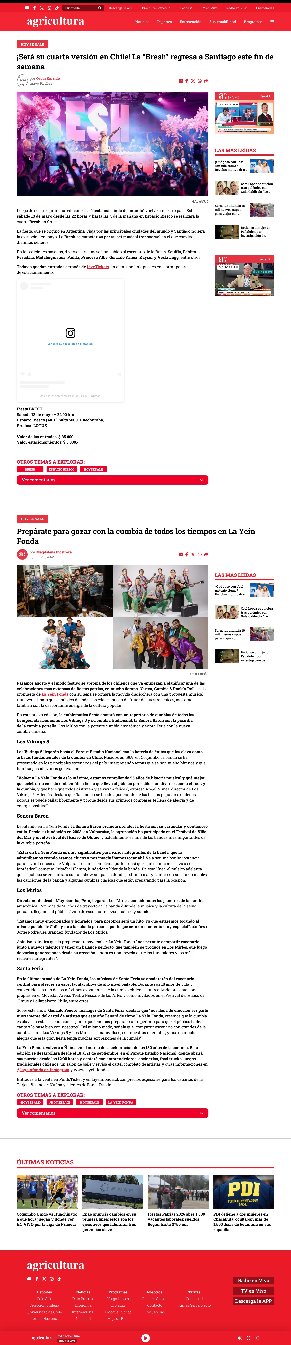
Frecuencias (265, 8)
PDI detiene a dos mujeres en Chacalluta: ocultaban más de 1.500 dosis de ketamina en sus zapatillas (242, 1221)
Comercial (194, 1298)
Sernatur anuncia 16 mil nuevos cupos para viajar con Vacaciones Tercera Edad (230, 210)
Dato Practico (83, 1298)
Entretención (191, 21)
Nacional (83, 1318)
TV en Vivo (209, 8)
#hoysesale (59, 1102)
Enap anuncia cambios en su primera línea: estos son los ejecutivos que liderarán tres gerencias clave (109, 1221)
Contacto (154, 1305)
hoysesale (93, 469)
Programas (253, 21)
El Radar (118, 1305)
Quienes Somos (154, 1298)
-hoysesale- (30, 1102)
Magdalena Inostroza (54, 552)
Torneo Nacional (44, 1318)
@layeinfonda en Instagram (43, 1069)
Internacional (83, 1312)
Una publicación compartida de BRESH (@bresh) (70, 395)
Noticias (142, 21)
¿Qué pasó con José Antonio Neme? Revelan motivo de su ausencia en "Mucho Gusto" (231, 166)
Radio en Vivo (236, 8)
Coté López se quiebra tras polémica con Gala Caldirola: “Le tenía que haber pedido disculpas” (257, 188)
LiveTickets (98, 266)
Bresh (30, 469)
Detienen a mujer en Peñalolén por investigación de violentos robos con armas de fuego (255, 232)
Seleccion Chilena (44, 1305)
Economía (83, 1305)
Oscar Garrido (48, 78)
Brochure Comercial (156, 8)
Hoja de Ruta (118, 1318)
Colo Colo (44, 1298)
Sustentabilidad (222, 21)
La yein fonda (120, 1102)
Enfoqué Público (118, 1312)
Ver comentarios (38, 480)
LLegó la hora (118, 1298)
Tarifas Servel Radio (194, 1305)
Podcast (186, 8)
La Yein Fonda (55, 694)
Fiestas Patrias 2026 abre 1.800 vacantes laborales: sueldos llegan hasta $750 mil (176, 1219)
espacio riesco (61, 469)
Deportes (164, 21)
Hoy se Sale (32, 44)
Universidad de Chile (44, 1312)
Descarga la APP (121, 8)
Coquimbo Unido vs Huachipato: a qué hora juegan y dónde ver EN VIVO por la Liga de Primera (47, 1219)
